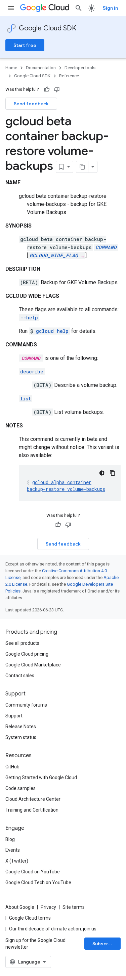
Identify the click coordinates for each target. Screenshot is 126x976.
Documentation (41, 67)
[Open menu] (10, 8)
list (25, 398)
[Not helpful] (57, 89)
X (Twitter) (16, 861)
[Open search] (79, 8)
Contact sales (19, 675)
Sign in (110, 8)
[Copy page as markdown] (82, 167)
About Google (19, 907)
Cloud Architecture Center (32, 799)
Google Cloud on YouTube (32, 871)
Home (11, 67)
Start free (24, 45)
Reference (69, 75)
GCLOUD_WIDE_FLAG (54, 255)
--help (29, 317)
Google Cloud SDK (47, 28)
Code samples (20, 788)
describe (31, 371)
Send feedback (31, 104)
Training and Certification (31, 810)
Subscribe (104, 944)
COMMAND (106, 247)
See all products (22, 643)
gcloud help (52, 331)
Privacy (48, 907)
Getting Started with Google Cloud (41, 777)
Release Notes (20, 726)
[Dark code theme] (101, 473)
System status (20, 737)
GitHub (12, 766)
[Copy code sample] (112, 473)
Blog (10, 839)
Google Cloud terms (30, 918)
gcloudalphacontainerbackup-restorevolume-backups (66, 485)
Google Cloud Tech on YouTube (38, 882)
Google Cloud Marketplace (33, 664)
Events (12, 850)
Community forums (26, 705)
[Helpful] (47, 89)
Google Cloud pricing (26, 654)
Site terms (73, 907)
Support (14, 715)
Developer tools (80, 67)
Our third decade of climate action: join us (52, 928)
